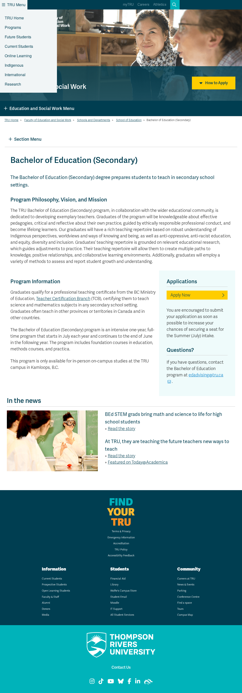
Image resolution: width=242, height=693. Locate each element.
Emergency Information (121, 537)
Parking (181, 590)
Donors (46, 608)
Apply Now (180, 295)
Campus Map (185, 614)
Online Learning (18, 55)
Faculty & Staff (50, 596)
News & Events (185, 584)
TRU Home (14, 18)
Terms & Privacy (121, 531)
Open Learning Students (56, 590)
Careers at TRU (186, 578)
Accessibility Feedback (121, 555)
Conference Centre (188, 596)
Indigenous (14, 65)
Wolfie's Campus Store (123, 590)
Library (114, 584)
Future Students (18, 36)
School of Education (129, 120)
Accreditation (121, 543)
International (15, 74)
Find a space (184, 602)
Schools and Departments (93, 120)
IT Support (116, 608)
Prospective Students (54, 584)
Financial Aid (117, 578)
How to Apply (216, 82)
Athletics (159, 5)
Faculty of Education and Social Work (47, 120)
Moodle (114, 602)
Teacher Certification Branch (63, 298)
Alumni (46, 602)
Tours (180, 608)
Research (13, 84)
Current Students (19, 46)
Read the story (121, 428)
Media (45, 614)
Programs (13, 27)
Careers (143, 5)
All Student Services (122, 614)
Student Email (118, 596)
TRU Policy (121, 549)
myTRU (128, 5)
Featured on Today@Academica (138, 462)
